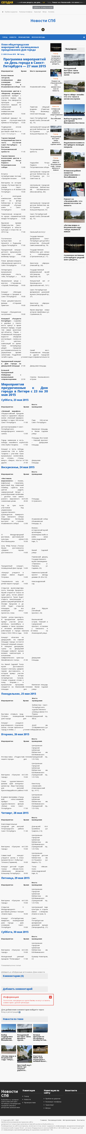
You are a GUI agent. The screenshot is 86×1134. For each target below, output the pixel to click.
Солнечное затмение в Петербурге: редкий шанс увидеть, (55, 60)
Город (4, 37)
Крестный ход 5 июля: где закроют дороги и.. (24, 1067)
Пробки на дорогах (11, 12)
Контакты (51, 12)
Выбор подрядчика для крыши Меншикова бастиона (74, 120)
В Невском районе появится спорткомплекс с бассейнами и (56, 114)
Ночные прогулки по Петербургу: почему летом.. (40, 1037)
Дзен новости (39, 972)
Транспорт (37, 12)
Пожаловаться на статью (11, 965)
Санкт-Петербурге (8, 134)
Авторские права (69, 1120)
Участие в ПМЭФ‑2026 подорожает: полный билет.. (40, 1058)
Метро (45, 12)
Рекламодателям (54, 1120)
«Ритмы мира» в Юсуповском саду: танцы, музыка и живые (56, 165)
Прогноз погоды (38, 37)
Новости (12, 37)
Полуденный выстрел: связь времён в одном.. (24, 1037)
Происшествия (24, 37)
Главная (43, 1120)
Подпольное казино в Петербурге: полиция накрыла (74, 144)
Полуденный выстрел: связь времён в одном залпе (56, 140)
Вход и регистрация (9, 1012)
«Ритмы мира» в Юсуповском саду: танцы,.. (8, 1058)
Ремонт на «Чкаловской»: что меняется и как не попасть (56, 86)
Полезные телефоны (25, 12)
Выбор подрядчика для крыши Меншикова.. (7, 1037)
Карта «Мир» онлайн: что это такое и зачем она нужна (74, 96)
